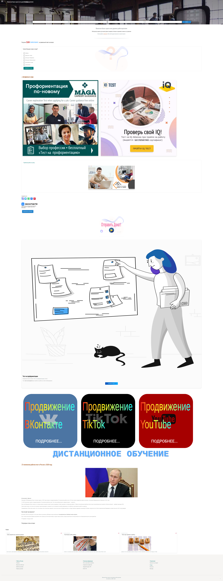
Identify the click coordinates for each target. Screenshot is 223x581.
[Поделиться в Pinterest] (34, 199)
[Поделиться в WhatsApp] (28, 199)
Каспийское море (29, 62)
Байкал (27, 53)
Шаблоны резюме (19, 566)
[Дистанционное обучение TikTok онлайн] (108, 421)
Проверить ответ (28, 68)
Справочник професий (87, 564)
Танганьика (28, 64)
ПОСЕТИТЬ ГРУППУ (27, 211)
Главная (17, 562)
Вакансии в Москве (20, 564)
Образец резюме (19, 568)
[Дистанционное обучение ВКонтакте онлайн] (50, 421)
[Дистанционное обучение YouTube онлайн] (166, 421)
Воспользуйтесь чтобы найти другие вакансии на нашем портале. (111, 33)
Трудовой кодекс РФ (87, 566)
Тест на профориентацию (39, 378)
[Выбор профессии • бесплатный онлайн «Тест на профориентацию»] (60, 118)
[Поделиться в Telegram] (25, 199)
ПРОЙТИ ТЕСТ (111, 383)
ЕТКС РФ (85, 568)
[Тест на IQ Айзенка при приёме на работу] (138, 118)
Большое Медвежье (30, 57)
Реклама (151, 568)
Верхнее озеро (29, 55)
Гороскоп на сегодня (154, 562)
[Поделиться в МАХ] (22, 199)
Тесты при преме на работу (88, 562)
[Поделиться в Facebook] (31, 199)
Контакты (152, 566)
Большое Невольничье (30, 60)
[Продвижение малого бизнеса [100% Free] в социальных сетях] (111, 455)
